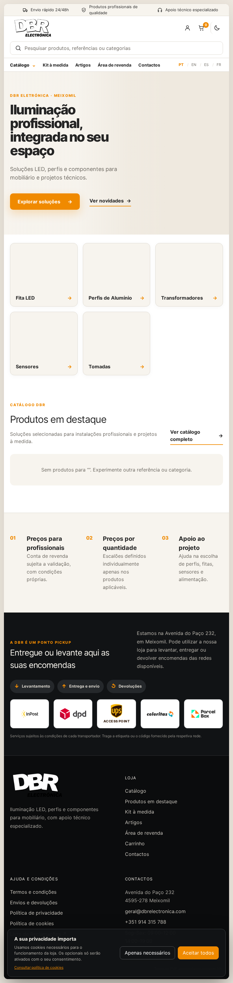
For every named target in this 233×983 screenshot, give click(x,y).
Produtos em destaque (151, 801)
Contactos (149, 64)
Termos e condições (33, 892)
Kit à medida (55, 64)
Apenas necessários (147, 953)
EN (193, 64)
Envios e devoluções (33, 902)
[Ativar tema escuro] (217, 28)
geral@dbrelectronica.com (155, 911)
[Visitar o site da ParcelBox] (203, 714)
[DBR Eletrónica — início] (33, 28)
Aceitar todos (198, 953)
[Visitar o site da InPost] (29, 714)
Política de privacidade (36, 913)
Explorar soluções (45, 202)
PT (181, 64)
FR (219, 64)
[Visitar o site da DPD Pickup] (73, 714)
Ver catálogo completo (196, 435)
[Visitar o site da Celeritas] (160, 714)
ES (206, 64)
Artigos (83, 64)
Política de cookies (32, 923)
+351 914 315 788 (145, 922)
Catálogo (23, 65)
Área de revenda (114, 64)
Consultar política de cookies (38, 967)
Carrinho (135, 843)
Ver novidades (110, 201)
